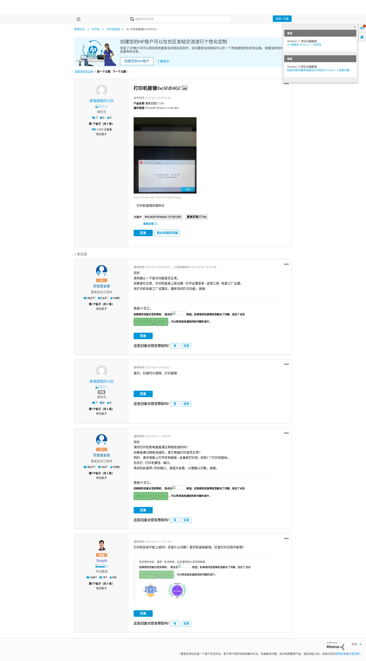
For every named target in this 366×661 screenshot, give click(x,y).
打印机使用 (113, 29)
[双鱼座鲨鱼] (101, 270)
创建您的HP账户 (136, 61)
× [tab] (354, 27)
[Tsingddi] (101, 545)
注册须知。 (355, 653)
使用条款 (341, 653)
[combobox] (179, 19)
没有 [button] (186, 346)
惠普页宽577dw (196, 216)
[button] (286, 84)
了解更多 (163, 61)
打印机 (96, 29)
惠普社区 (79, 29)
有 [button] (175, 346)
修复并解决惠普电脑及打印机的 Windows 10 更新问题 (318, 70)
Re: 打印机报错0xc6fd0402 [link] (141, 29)
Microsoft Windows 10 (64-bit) (163, 216)
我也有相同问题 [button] (167, 233)
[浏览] (77, 19)
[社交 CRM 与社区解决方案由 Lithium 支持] (335, 645)
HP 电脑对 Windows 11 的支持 (304, 44)
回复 (143, 233)
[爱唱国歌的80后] (101, 90)
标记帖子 (101, 134)
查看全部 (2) (150, 223)
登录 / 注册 (282, 18)
